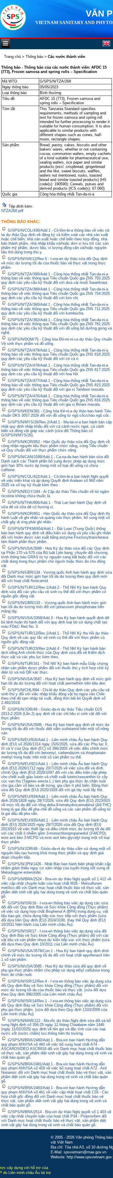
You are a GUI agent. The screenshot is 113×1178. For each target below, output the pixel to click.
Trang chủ (12, 56)
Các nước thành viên (66, 56)
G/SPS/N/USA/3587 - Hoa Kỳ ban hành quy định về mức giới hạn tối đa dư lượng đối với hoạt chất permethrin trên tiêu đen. (56, 681)
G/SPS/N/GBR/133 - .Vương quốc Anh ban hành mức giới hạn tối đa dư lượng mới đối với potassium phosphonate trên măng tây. (53, 606)
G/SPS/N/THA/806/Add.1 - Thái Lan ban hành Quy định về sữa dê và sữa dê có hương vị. (53, 504)
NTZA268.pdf (12, 210)
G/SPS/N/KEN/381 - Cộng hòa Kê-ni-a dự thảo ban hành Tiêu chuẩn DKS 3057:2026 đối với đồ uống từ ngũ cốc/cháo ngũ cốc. (56, 413)
